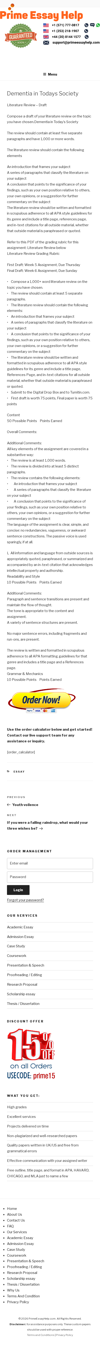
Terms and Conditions (40, 1335)
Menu (52, 74)
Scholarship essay (21, 994)
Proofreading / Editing (24, 975)
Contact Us (16, 1220)
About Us (14, 1214)
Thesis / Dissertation (23, 1004)
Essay (19, 771)
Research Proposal (22, 984)
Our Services (17, 1232)
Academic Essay (20, 927)
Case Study (16, 946)
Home (12, 1209)
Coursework (16, 956)
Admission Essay (20, 937)
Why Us (13, 1290)
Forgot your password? (25, 900)
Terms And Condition (23, 1296)
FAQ (10, 1226)
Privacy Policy (18, 1302)
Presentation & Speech (25, 965)
